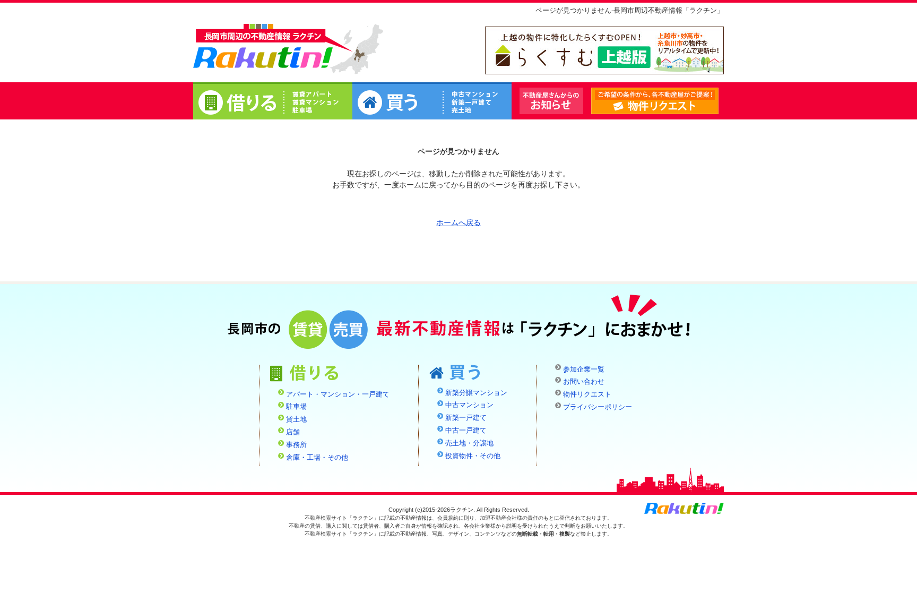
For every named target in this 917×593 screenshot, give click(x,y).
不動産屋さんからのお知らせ (551, 101)
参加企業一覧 (583, 369)
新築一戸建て (466, 418)
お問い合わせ (583, 381)
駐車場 (296, 406)
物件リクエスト (718, 101)
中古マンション (469, 405)
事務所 (296, 445)
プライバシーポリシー (597, 407)
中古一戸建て (466, 430)
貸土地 (296, 419)
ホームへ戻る (458, 222)
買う (432, 102)
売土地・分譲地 (469, 443)
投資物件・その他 (472, 456)
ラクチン (263, 48)
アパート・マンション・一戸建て (338, 394)
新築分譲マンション (476, 393)
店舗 (293, 432)
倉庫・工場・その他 (317, 457)
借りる (272, 102)
